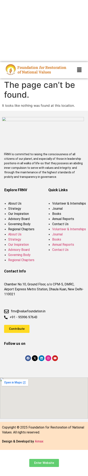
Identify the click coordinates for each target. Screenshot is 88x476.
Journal (57, 209)
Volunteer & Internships (69, 203)
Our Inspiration (18, 214)
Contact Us (60, 224)
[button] (79, 70)
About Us (14, 203)
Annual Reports (63, 219)
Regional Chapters (21, 229)
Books (56, 214)
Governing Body (19, 224)
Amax (39, 441)
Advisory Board (19, 219)
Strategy (14, 209)
